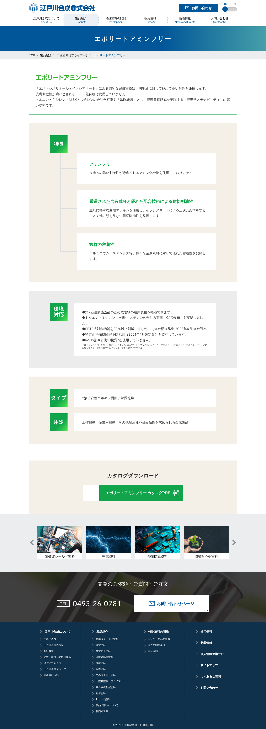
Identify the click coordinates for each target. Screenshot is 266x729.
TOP (32, 55)
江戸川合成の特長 (54, 645)
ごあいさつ (50, 639)
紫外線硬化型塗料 (106, 687)
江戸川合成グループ (55, 669)
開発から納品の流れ (159, 639)
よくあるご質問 (211, 676)
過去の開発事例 (156, 645)
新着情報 (206, 642)
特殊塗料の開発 (158, 631)
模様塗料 (101, 663)
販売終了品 (102, 711)
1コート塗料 (102, 699)
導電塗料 (101, 645)
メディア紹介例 (52, 663)
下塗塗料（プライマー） (73, 55)
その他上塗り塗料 (106, 675)
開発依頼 (153, 651)
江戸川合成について (57, 631)
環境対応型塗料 (104, 657)
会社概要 (49, 651)
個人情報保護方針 (212, 654)
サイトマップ (209, 665)
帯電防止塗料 (103, 651)
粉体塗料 (101, 693)
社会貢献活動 (51, 675)
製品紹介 (46, 55)
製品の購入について (107, 705)
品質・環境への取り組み (57, 657)
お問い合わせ (209, 687)
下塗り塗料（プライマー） (111, 681)
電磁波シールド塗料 (107, 639)
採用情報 (206, 631)
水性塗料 (101, 669)
